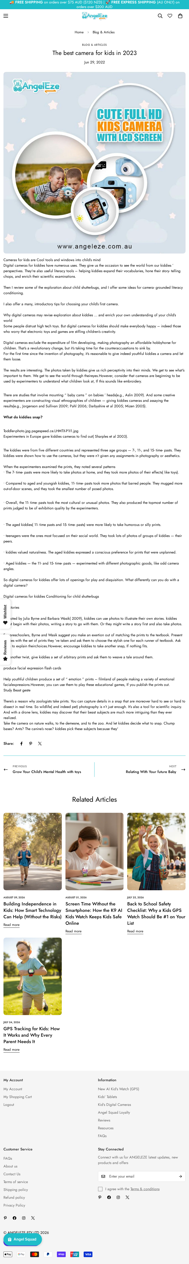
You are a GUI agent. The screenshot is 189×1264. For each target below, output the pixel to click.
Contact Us (11, 1174)
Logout (8, 1104)
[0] (180, 16)
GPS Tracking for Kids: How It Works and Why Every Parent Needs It (31, 1035)
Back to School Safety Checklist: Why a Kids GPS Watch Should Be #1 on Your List (156, 914)
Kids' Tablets (107, 1096)
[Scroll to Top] (180, 1239)
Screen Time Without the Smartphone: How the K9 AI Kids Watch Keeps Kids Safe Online (93, 914)
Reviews (104, 1120)
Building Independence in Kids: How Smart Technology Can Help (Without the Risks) (32, 910)
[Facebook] (21, 743)
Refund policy (14, 1197)
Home (79, 32)
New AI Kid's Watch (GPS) (118, 1089)
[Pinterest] (30, 743)
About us (10, 1166)
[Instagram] (118, 1197)
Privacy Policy (14, 1205)
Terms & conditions (144, 1189)
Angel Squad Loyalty (114, 1112)
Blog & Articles (104, 32)
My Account (12, 1089)
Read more (11, 924)
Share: (8, 743)
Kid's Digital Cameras (114, 1104)
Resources (105, 1128)
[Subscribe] (180, 1176)
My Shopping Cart (17, 1096)
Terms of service (15, 1181)
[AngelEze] (94, 16)
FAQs (102, 1135)
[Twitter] (40, 743)
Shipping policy (15, 1189)
